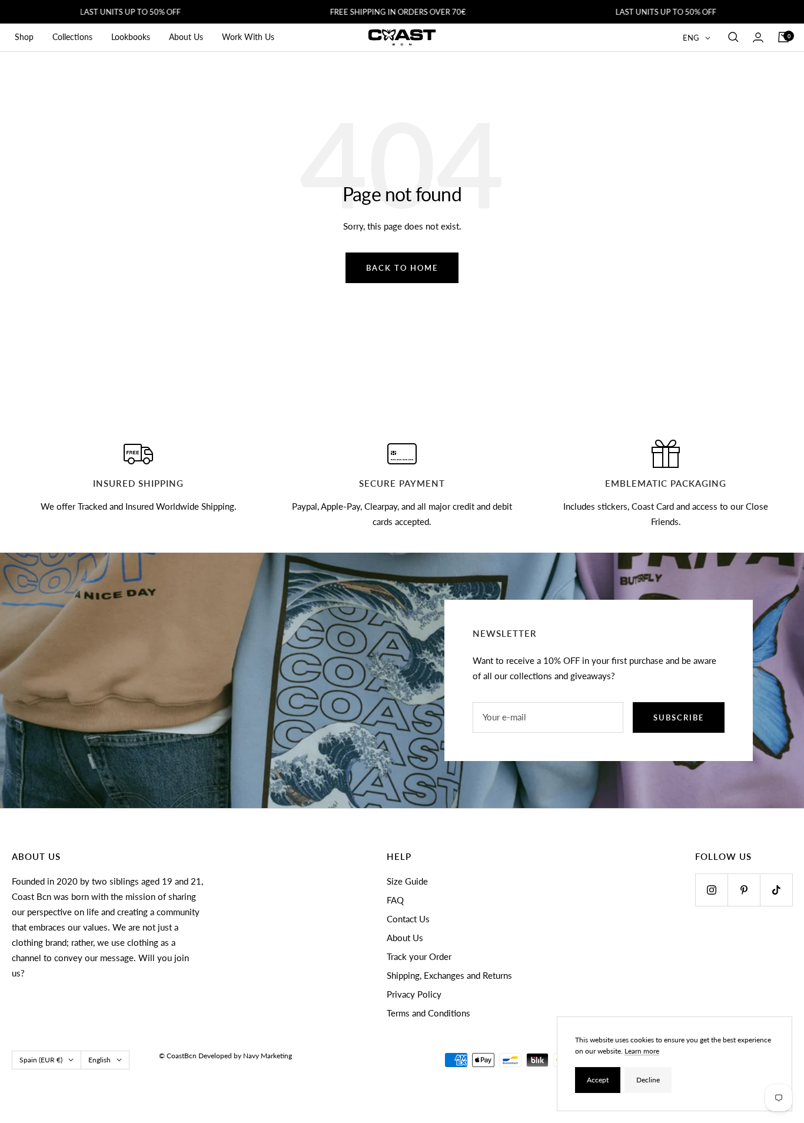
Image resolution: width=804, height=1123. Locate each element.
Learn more (641, 1050)
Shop (24, 37)
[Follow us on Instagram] (711, 889)
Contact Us (408, 918)
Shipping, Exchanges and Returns (449, 975)
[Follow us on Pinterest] (743, 889)
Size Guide (407, 881)
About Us (186, 37)
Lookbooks (130, 37)
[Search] (733, 37)
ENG (691, 37)
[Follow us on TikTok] (776, 889)
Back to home (402, 268)
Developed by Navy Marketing (245, 1055)
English (99, 1059)
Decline (648, 1079)
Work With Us (248, 37)
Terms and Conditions (428, 1013)
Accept (598, 1079)
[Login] (758, 37)
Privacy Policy (414, 994)
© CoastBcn (178, 1055)
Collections (72, 37)
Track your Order (419, 956)
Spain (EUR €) (40, 1059)
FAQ (395, 900)
